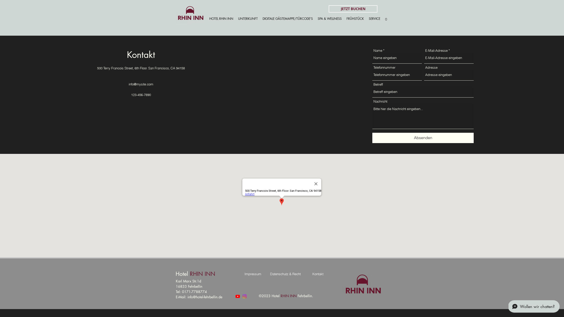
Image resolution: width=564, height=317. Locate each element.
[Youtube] (237, 296)
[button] (386, 17)
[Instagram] (244, 296)
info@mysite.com (141, 84)
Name (377, 50)
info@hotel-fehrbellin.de (204, 297)
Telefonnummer (384, 67)
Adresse (431, 67)
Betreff (378, 84)
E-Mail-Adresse (436, 50)
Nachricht (380, 101)
